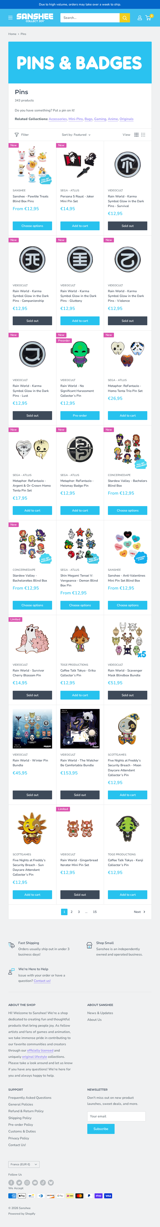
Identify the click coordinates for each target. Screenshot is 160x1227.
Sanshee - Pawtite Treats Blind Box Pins (30, 198)
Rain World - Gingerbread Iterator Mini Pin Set (79, 862)
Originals (127, 119)
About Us (94, 1019)
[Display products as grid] (136, 135)
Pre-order (80, 415)
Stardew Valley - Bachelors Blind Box (127, 483)
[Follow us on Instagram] (27, 1183)
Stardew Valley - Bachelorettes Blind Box (30, 577)
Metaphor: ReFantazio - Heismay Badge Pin (77, 483)
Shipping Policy (19, 1118)
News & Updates (100, 1013)
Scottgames (117, 755)
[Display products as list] (143, 135)
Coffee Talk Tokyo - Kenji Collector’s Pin (125, 862)
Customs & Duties (22, 1131)
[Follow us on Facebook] (11, 1183)
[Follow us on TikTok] (43, 1183)
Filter (25, 135)
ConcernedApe (119, 475)
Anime (113, 119)
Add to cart (80, 226)
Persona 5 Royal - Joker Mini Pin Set (77, 198)
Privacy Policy (18, 1138)
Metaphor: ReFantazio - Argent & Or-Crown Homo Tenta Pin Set (32, 486)
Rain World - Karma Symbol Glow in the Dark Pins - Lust (31, 391)
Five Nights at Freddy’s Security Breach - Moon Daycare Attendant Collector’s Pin (124, 767)
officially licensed (40, 1050)
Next (137, 912)
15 (95, 912)
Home (12, 34)
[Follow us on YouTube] (35, 1183)
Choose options (32, 226)
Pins (23, 34)
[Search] (125, 17)
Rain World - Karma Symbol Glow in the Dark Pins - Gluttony (78, 296)
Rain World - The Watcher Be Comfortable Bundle (79, 762)
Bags (88, 119)
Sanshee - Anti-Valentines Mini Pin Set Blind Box (126, 577)
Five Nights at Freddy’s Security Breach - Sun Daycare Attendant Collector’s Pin (29, 867)
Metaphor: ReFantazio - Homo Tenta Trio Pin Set (125, 388)
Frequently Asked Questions (29, 1097)
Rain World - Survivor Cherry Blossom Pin (28, 672)
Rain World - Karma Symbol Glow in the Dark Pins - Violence (126, 296)
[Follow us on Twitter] (19, 1183)
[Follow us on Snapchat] (51, 1183)
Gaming (100, 119)
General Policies (20, 1104)
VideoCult (115, 190)
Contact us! (42, 981)
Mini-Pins (76, 119)
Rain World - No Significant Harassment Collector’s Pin (77, 391)
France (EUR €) (20, 1164)
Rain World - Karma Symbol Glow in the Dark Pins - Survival (126, 201)
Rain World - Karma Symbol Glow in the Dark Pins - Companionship (31, 296)
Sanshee (19, 190)
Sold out (128, 226)
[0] (148, 17)
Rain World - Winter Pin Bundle (30, 762)
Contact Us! (17, 1145)
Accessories (58, 119)
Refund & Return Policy (26, 1111)
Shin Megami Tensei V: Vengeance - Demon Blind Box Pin (79, 580)
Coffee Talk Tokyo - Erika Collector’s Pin (78, 672)
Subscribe (101, 1129)
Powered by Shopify (21, 1214)
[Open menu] (10, 17)
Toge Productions (74, 665)
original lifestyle (34, 1056)
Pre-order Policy (20, 1124)
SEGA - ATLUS (69, 190)
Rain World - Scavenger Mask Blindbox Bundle (125, 672)
